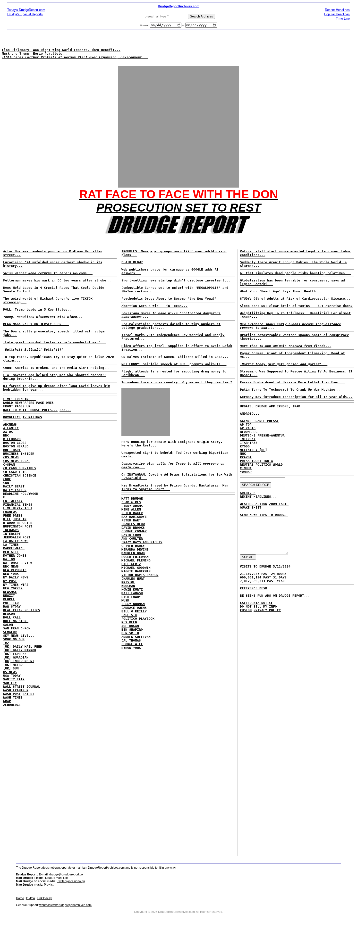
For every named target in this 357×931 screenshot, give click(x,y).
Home (20, 898)
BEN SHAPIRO (132, 629)
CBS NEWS (11, 457)
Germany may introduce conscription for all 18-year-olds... (296, 397)
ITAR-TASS (248, 443)
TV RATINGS (32, 417)
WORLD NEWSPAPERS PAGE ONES (28, 402)
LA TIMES (11, 544)
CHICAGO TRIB (14, 472)
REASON (9, 614)
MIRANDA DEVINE (135, 549)
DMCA (30, 898)
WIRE (24, 584)
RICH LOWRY (131, 597)
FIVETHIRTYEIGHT (17, 508)
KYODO (245, 446)
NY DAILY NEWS (15, 577)
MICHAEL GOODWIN (136, 567)
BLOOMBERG (248, 432)
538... (65, 410)
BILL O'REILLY (134, 611)
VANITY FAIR (14, 679)
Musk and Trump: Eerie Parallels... (35, 53)
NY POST (10, 581)
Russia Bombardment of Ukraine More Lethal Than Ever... (292, 382)
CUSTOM (246, 610)
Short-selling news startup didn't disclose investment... (175, 280)
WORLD (278, 464)
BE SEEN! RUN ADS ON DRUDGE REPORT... (275, 595)
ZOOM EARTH (279, 504)
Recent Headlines (337, 10)
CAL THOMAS (131, 640)
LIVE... (27, 635)
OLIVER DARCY (133, 546)
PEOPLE (9, 599)
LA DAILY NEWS (15, 541)
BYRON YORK (131, 648)
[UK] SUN (11, 668)
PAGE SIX (129, 615)
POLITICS (263, 464)
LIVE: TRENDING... (19, 399)
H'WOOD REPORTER (17, 523)
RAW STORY (12, 606)
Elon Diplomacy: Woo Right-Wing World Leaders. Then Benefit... (61, 50)
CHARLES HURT (133, 578)
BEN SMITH (130, 633)
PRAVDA (246, 457)
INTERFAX (247, 439)
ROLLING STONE (15, 621)
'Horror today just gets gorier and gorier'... (283, 364)
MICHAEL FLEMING (136, 560)
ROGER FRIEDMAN (135, 557)
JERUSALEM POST (16, 537)
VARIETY (10, 683)
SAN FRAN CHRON (16, 628)
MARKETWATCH (14, 548)
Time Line (343, 18)
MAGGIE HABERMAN (136, 571)
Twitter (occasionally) (71, 881)
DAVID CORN (131, 535)
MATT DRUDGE (132, 498)
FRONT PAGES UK (16, 406)
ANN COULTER (132, 538)
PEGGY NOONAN (133, 604)
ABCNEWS (10, 424)
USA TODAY (12, 675)
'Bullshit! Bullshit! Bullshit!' (33, 349)
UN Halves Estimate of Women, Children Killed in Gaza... (174, 357)
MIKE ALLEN (131, 509)
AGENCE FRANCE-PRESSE (259, 421)
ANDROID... (249, 413)
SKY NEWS (11, 635)
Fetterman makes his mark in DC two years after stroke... (57, 280)
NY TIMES (11, 584)
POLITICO (11, 603)
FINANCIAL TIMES (17, 504)
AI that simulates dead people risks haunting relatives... (295, 273)
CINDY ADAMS (132, 506)
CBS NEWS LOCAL (16, 461)
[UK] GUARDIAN (15, 657)
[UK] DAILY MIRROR (19, 650)
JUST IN (19, 519)
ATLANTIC (11, 428)
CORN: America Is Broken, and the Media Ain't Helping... (56, 368)
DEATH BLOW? (132, 262)
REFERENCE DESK (253, 588)
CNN (6, 483)
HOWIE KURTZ (132, 589)
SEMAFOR (10, 632)
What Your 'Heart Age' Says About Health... (281, 291)
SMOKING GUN (14, 639)
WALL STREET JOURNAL (21, 686)
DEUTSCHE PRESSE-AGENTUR (262, 435)
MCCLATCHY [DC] (253, 450)
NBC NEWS (11, 566)
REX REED (129, 622)
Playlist (48, 884)
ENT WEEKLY (13, 501)
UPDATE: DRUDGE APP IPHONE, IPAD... (273, 406)
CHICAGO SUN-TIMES (19, 468)
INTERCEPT (12, 534)
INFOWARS (11, 530)
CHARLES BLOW (133, 524)
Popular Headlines (337, 14)
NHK (243, 453)
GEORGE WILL (132, 644)
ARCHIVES (247, 493)
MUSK (125, 600)
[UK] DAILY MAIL (17, 646)
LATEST (28, 694)
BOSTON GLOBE (14, 443)
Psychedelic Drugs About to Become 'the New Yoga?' (169, 298)
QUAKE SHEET (250, 507)
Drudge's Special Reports (25, 14)
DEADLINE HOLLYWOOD (20, 493)
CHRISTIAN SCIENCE (19, 475)
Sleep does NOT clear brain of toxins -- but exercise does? (296, 306)
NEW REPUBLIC (14, 570)
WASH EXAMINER (15, 690)
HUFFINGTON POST (17, 526)
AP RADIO (247, 428)
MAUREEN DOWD (133, 553)
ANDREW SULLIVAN (136, 637)
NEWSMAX (10, 592)
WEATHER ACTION (253, 504)
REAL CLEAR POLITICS (21, 610)
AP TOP (246, 424)
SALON (8, 624)
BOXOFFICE (12, 417)
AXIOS (8, 432)
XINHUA (246, 468)
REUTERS (247, 464)
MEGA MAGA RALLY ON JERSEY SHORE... (36, 324)
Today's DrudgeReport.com (26, 10)
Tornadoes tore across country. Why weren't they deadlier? (176, 382)
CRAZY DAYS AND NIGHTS (141, 542)
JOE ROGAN (130, 626)
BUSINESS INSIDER (18, 453)
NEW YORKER (13, 588)
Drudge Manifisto (56, 878)
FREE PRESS (13, 515)
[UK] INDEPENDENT (18, 661)
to (183, 25)
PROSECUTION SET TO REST (178, 207)
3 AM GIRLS (131, 502)
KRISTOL (128, 582)
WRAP (7, 701)
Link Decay (44, 898)
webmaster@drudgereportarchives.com (65, 905)
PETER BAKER (132, 513)
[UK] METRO (13, 665)
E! (5, 497)
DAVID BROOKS (133, 527)
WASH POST (12, 694)
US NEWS (10, 672)
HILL (7, 519)
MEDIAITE (11, 552)
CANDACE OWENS (134, 608)
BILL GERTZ (131, 564)
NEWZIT (9, 595)
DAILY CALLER (14, 490)
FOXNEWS (10, 512)
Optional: (145, 25)
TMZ (6, 643)
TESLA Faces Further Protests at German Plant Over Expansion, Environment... (75, 57)
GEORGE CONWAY (134, 531)
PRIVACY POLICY (267, 610)
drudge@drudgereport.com (67, 874)
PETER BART (131, 520)
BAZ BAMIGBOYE (134, 517)
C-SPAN (9, 464)
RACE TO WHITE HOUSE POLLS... (30, 410)
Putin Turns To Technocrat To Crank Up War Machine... (290, 389)
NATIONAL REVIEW (17, 563)
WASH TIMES (13, 697)
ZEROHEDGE (12, 705)
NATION (9, 559)
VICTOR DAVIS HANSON (139, 575)
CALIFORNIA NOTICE (256, 603)
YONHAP (246, 472)
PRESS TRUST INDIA (256, 461)
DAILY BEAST (14, 486)
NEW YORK (11, 574)
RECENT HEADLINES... (258, 496)
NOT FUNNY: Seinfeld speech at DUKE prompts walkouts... (173, 364)
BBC (6, 435)
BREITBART (12, 450)
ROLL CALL (12, 617)
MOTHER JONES (14, 555)
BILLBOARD (12, 439)
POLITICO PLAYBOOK (137, 618)
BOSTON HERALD (15, 446)
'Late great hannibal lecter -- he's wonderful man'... (54, 342)
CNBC (7, 479)
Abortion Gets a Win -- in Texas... (154, 306)
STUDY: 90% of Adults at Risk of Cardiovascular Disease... (295, 298)
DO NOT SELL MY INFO (258, 606)
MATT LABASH (132, 593)
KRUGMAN (128, 586)
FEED (38, 646)
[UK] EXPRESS (14, 654)
